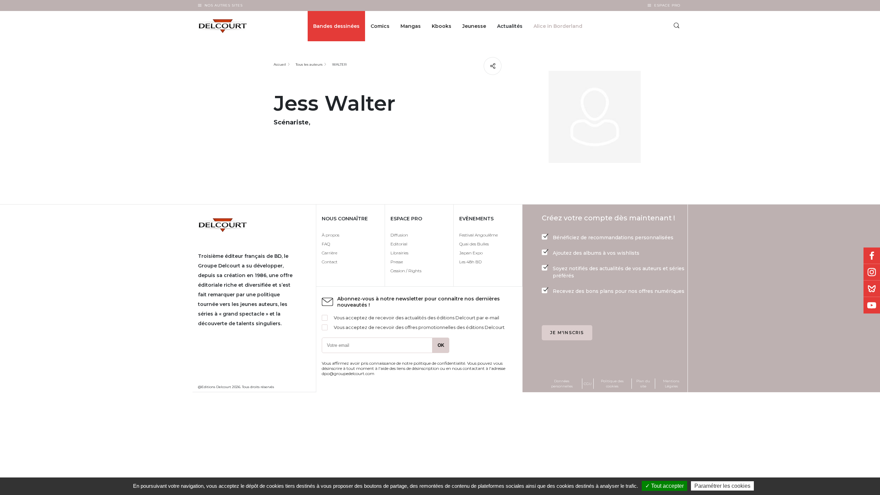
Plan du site (643, 383)
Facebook (872, 256)
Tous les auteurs (309, 64)
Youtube (872, 305)
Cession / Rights (405, 270)
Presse (396, 261)
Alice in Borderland (558, 26)
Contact (330, 261)
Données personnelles (562, 383)
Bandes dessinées (336, 26)
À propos (330, 235)
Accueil (280, 64)
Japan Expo (471, 252)
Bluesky (872, 288)
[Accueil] (228, 26)
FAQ (326, 243)
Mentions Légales (671, 383)
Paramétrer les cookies (722, 486)
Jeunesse (474, 26)
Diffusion (399, 235)
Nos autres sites (224, 5)
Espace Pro (667, 5)
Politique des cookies (612, 383)
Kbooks (441, 26)
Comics (380, 26)
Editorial (398, 243)
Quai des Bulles (474, 243)
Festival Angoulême (478, 235)
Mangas (410, 26)
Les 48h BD (470, 261)
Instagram (872, 272)
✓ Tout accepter (664, 486)
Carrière (329, 252)
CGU (588, 384)
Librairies (399, 252)
